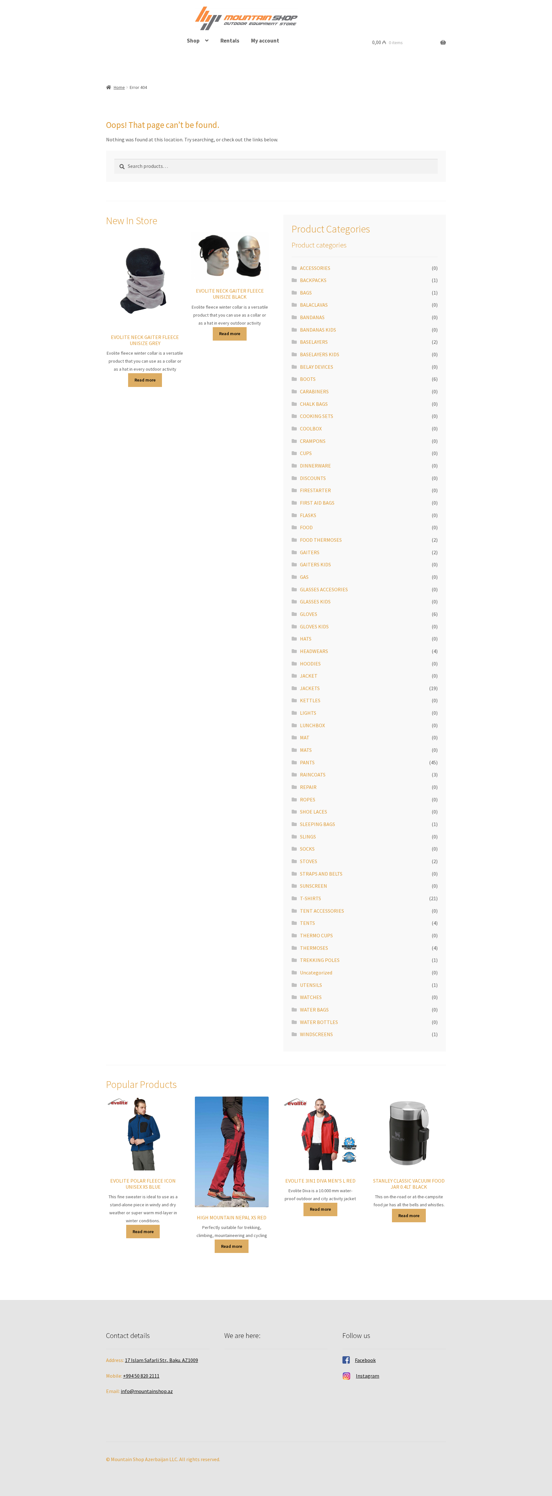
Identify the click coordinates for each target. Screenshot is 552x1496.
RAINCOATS (313, 774)
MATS (306, 750)
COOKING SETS (316, 416)
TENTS (307, 923)
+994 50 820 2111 (141, 1376)
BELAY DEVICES (316, 367)
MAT (305, 737)
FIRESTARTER (315, 490)
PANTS (307, 762)
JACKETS (310, 688)
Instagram (367, 1376)
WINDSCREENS (316, 1034)
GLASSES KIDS (315, 601)
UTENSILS (311, 985)
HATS (305, 638)
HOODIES (310, 663)
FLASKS (308, 515)
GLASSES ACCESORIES (324, 589)
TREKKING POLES (320, 960)
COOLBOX (311, 428)
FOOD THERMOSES (321, 540)
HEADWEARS (314, 651)
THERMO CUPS (316, 935)
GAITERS (309, 552)
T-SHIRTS (310, 898)
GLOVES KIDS (314, 626)
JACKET (309, 676)
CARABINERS (314, 391)
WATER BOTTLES (319, 1022)
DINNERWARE (315, 465)
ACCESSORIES (315, 268)
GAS (304, 577)
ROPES (307, 799)
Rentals (229, 40)
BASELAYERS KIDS (319, 354)
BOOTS (308, 379)
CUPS (306, 453)
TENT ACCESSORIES (322, 911)
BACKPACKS (313, 280)
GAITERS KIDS (315, 564)
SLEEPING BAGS (317, 824)
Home (119, 87)
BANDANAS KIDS (318, 330)
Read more (145, 380)
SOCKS (307, 849)
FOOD (306, 527)
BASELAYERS (314, 342)
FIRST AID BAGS (317, 503)
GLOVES (308, 614)
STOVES (308, 861)
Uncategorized (316, 972)
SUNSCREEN (313, 886)
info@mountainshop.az (147, 1391)
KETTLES (310, 700)
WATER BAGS (314, 1009)
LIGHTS (308, 713)
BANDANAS (312, 317)
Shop (193, 40)
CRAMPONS (313, 441)
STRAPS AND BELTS (321, 873)
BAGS (306, 292)
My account (265, 40)
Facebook (365, 1360)
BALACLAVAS (314, 305)
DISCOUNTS (313, 478)
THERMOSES (314, 948)
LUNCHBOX (312, 725)
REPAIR (308, 787)
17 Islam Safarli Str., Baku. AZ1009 (161, 1360)
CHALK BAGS (314, 404)
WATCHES (311, 997)
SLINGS (308, 836)
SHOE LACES (313, 811)
